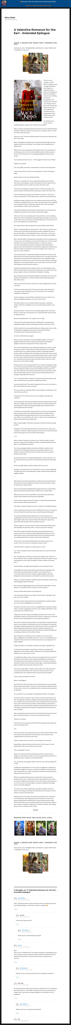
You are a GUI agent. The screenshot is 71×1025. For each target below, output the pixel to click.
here (27, 50)
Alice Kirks (10, 17)
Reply (15, 909)
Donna (20, 945)
